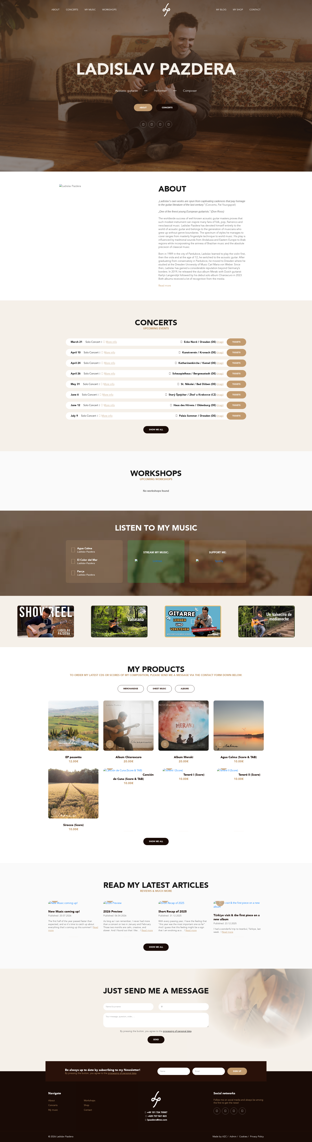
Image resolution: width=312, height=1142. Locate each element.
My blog (221, 9)
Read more (164, 285)
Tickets (236, 342)
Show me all (156, 429)
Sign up (237, 1071)
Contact (254, 9)
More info (111, 342)
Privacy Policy (257, 1136)
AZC (224, 1136)
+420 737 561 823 (157, 1116)
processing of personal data (177, 1031)
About (55, 9)
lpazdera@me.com (157, 1120)
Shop (86, 1105)
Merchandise (130, 688)
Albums (185, 688)
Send (156, 1039)
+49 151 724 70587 (157, 1112)
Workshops (109, 9)
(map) (220, 342)
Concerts (72, 9)
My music (90, 9)
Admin (233, 1136)
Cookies (243, 1136)
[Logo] (166, 9)
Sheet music (159, 688)
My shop (238, 9)
